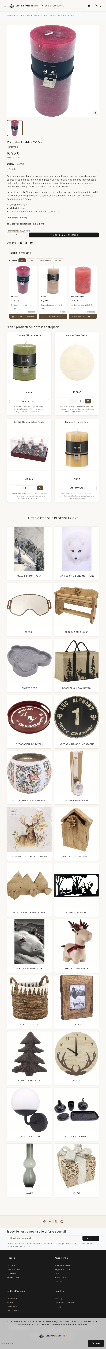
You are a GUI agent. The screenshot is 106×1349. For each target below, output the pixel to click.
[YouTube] (50, 1221)
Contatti (58, 1281)
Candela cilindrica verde (29, 335)
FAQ (57, 1273)
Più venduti (12, 1307)
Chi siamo (11, 1265)
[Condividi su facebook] (21, 243)
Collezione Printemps (18, 217)
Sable (30, 260)
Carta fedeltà (12, 1273)
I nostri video (13, 1311)
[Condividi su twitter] (26, 243)
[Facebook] (44, 1221)
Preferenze (7, 1343)
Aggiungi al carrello (65, 235)
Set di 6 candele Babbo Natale (29, 422)
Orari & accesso (14, 1269)
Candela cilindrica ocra (77, 422)
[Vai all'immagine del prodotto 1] (15, 128)
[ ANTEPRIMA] (29, 361)
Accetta (96, 1343)
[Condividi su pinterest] (31, 243)
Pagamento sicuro (63, 1269)
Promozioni (12, 1298)
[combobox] (62, 6)
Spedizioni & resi (62, 1265)
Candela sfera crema (76, 335)
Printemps (12, 146)
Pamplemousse (44, 260)
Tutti (22, 260)
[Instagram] (61, 1221)
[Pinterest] (55, 1221)
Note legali (59, 1298)
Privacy (58, 1307)
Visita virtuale (13, 1277)
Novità (10, 1303)
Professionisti (61, 1277)
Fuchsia (58, 260)
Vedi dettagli (29, 401)
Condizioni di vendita (64, 1303)
